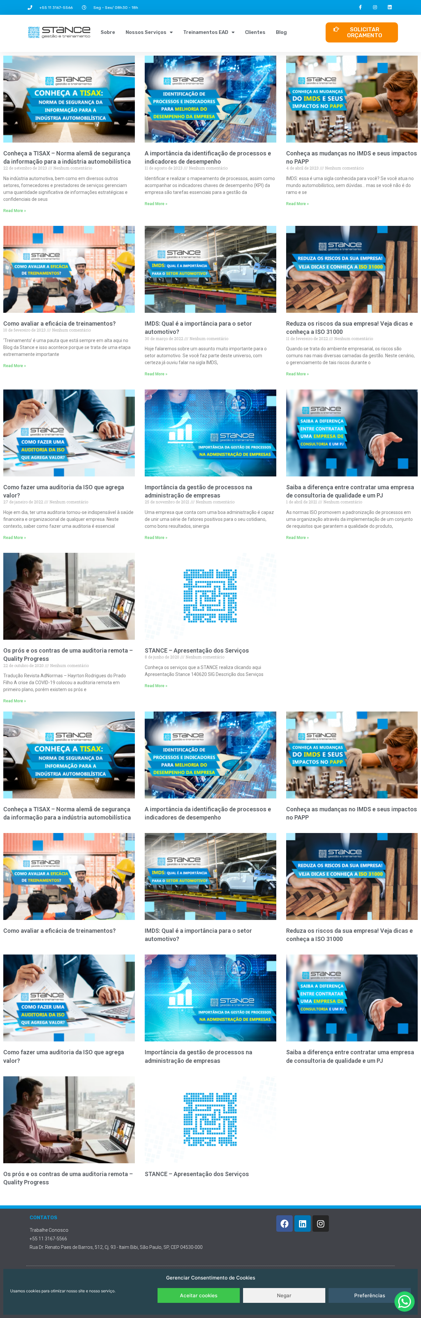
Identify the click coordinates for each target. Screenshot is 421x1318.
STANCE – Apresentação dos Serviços (197, 650)
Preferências (369, 1295)
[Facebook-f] (360, 7)
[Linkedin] (390, 7)
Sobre (108, 32)
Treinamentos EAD (205, 32)
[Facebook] (284, 1223)
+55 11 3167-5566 (56, 7)
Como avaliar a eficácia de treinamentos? (59, 323)
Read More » (14, 210)
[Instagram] (375, 7)
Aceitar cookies (198, 1295)
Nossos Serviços (146, 32)
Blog (281, 32)
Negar (284, 1295)
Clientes (255, 32)
